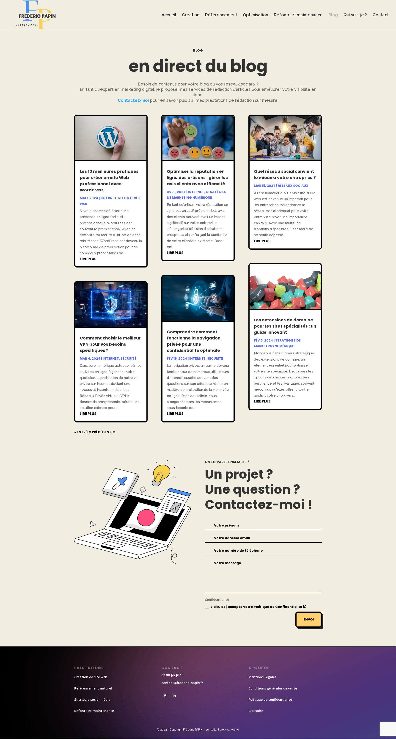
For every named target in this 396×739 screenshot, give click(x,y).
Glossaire (255, 711)
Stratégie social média (92, 699)
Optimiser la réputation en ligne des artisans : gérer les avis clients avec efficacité (197, 177)
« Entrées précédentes (94, 432)
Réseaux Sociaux (293, 185)
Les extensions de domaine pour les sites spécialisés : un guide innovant (285, 326)
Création (190, 15)
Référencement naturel (93, 688)
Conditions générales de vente (272, 688)
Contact (381, 15)
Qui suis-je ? (355, 15)
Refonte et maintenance (298, 15)
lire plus (88, 258)
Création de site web (90, 677)
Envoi (308, 619)
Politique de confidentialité (270, 699)
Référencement (221, 15)
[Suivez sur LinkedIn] (174, 695)
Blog (333, 15)
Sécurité (128, 358)
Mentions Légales (262, 677)
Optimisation (255, 15)
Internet (108, 198)
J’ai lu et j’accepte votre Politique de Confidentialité (256, 606)
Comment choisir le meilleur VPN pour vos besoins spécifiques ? (110, 344)
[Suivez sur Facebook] (165, 695)
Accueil (169, 15)
